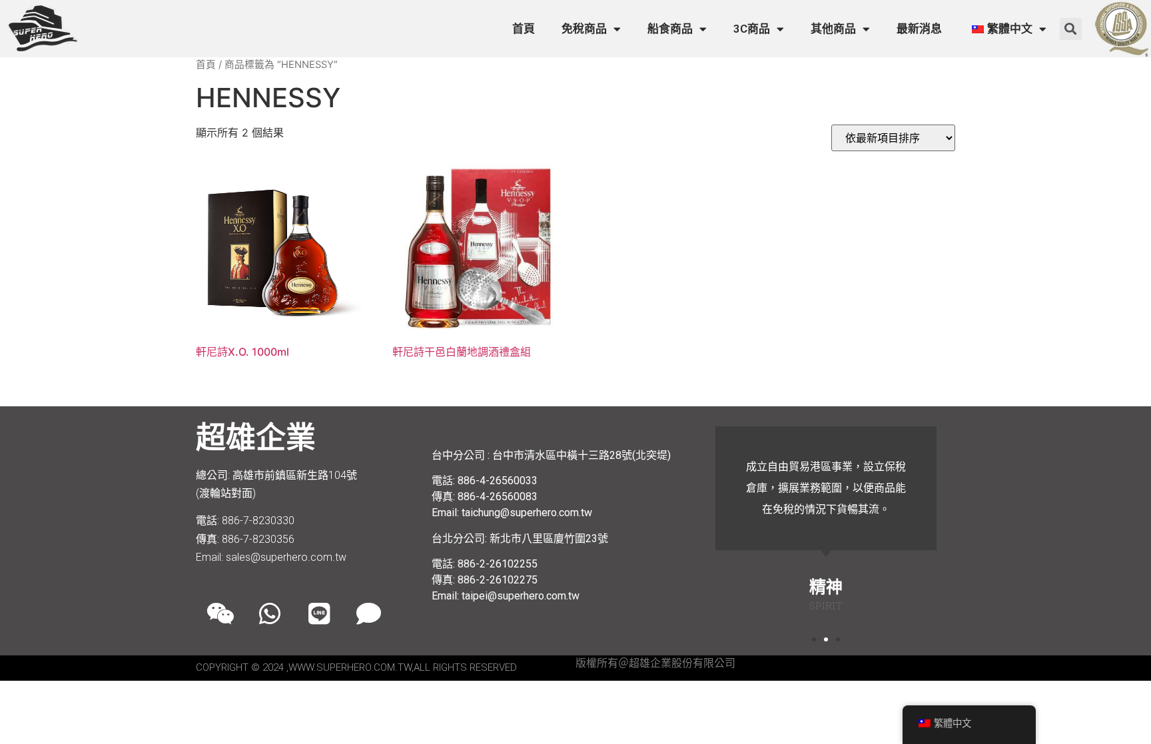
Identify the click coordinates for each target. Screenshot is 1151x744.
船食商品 (670, 28)
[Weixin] (220, 613)
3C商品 (751, 28)
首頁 (523, 28)
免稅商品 (584, 28)
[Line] (319, 613)
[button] (1071, 29)
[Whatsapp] (269, 613)
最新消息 (919, 28)
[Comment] (368, 613)
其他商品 (833, 28)
